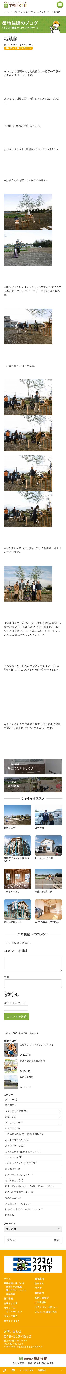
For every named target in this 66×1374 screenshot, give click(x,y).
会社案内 (39, 1278)
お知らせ (39, 1283)
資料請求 (39, 1293)
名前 (6, 976)
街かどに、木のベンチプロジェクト (25, 1209)
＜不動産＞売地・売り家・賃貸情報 (24, 1134)
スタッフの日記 (16, 1111)
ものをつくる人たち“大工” (21, 1163)
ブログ (38, 1288)
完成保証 (10, 1293)
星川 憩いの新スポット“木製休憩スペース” (29, 1186)
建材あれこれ (14, 1180)
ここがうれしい (15, 1145)
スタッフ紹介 (11, 1316)
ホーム (7, 1278)
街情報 (10, 1215)
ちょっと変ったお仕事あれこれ (23, 1151)
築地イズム (13, 1197)
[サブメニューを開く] (60, 1111)
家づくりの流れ (14, 1287)
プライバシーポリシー (46, 1307)
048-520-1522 (17, 1336)
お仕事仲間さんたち (17, 1140)
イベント (12, 1128)
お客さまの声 (11, 1303)
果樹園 (10, 1105)
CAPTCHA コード (15, 1002)
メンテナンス (14, 1157)
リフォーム (14, 1122)
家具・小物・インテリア (19, 1174)
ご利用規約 (40, 1302)
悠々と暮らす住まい (20, 48)
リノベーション (14, 1311)
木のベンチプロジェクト (20, 1192)
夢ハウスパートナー (16, 1290)
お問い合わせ (42, 1297)
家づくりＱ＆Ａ (12, 1321)
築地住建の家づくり (14, 1283)
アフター (11, 1099)
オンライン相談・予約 (46, 1312)
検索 (56, 1239)
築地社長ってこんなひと (19, 1203)
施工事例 (8, 1298)
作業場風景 (12, 1169)
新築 (10, 1117)
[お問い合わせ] (13, 1370)
